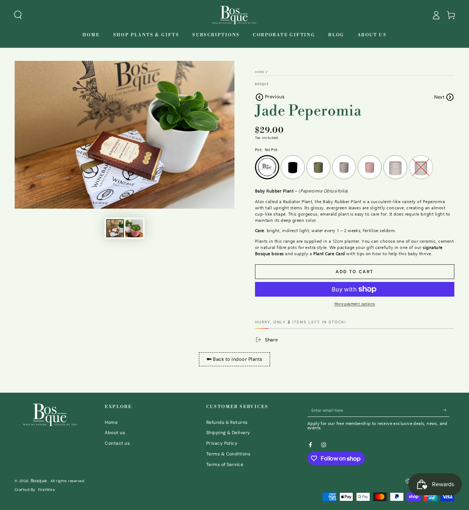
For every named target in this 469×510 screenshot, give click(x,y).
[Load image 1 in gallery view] (115, 228)
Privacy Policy (222, 443)
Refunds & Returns (227, 422)
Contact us (117, 443)
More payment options (355, 303)
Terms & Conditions (228, 454)
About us (115, 433)
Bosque (262, 84)
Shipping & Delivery (228, 433)
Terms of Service (225, 464)
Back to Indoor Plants (237, 359)
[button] (18, 14)
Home (260, 72)
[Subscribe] (446, 410)
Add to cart (354, 272)
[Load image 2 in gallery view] (134, 228)
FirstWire (46, 490)
